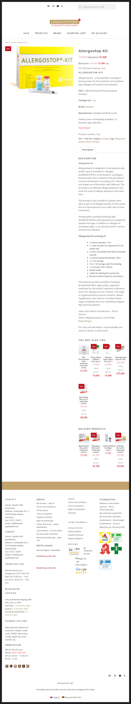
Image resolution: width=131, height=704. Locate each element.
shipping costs (99, 68)
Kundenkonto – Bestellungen (112, 520)
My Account (99, 33)
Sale (26, 33)
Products (41, 33)
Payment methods (44, 517)
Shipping (72, 513)
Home (7, 42)
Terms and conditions (77, 502)
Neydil (88, 141)
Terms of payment (44, 514)
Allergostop (120, 138)
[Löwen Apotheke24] (65, 26)
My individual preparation (111, 513)
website (82, 314)
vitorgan (90, 106)
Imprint (71, 499)
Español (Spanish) (75, 535)
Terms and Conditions (46, 506)
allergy (81, 141)
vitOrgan (13, 42)
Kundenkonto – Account (110, 523)
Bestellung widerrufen (46, 556)
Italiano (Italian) (74, 531)
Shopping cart (76, 33)
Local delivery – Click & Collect (49, 530)
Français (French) (75, 528)
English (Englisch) (75, 538)
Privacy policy (42, 510)
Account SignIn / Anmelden (48, 550)
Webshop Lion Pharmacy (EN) (112, 527)
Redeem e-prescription (109, 503)
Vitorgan (96, 141)
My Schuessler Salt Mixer (47, 534)
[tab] (88, 150)
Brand (57, 33)
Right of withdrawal (45, 521)
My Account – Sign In (45, 503)
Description (87, 149)
